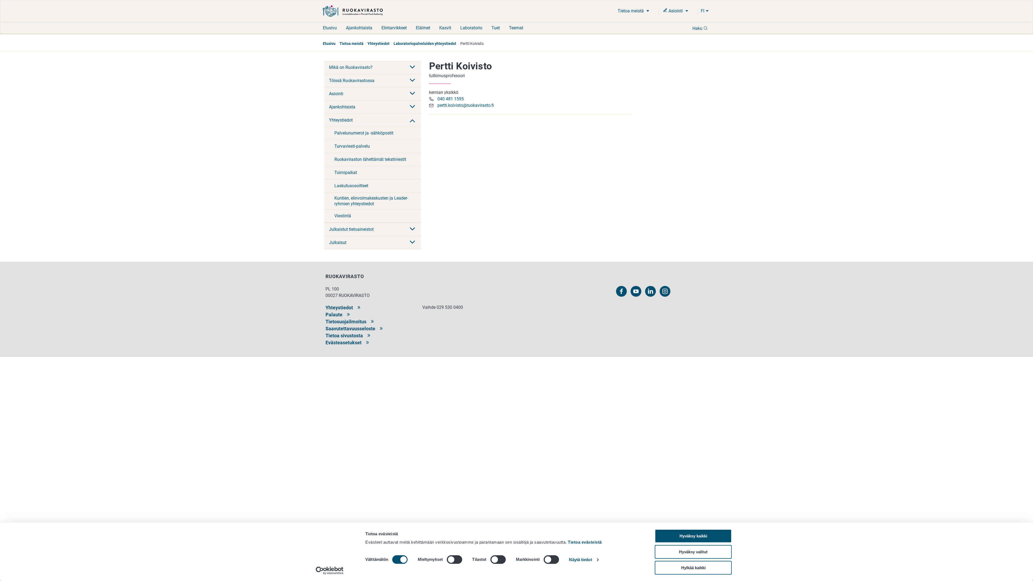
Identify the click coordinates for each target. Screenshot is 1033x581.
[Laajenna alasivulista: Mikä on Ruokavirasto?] (412, 67)
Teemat (516, 27)
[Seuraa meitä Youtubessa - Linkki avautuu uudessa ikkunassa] (636, 291)
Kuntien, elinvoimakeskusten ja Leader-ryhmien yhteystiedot (371, 201)
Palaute (334, 314)
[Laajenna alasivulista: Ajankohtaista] (412, 107)
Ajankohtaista (359, 27)
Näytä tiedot (580, 560)
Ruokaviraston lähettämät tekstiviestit (370, 159)
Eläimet (423, 27)
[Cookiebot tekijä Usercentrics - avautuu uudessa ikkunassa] (329, 570)
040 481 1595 (450, 98)
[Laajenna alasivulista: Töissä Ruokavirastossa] (412, 81)
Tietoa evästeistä (585, 542)
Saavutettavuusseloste (350, 328)
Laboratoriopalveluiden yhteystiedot (425, 43)
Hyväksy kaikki (693, 536)
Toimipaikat (345, 172)
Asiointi (675, 10)
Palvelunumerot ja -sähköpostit (363, 133)
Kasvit (445, 27)
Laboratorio (471, 27)
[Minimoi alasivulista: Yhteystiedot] (412, 120)
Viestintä (342, 215)
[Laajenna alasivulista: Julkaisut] (412, 243)
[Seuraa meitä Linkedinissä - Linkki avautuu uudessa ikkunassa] (650, 291)
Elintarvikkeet (394, 27)
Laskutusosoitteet (351, 185)
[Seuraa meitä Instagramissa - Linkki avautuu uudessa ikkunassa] (665, 291)
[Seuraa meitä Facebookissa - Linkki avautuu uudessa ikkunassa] (621, 291)
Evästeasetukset (344, 342)
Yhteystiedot (378, 43)
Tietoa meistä (631, 10)
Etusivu (330, 27)
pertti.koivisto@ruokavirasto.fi (465, 105)
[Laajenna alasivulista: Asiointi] (412, 94)
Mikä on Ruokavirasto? (351, 67)
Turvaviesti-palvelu (352, 146)
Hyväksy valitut (693, 552)
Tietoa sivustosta (344, 335)
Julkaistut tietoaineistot (351, 229)
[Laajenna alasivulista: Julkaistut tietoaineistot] (412, 229)
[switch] (454, 559)
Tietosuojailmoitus (346, 321)
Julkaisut (337, 242)
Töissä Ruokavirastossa (351, 80)
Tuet (495, 27)
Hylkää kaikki (693, 567)
